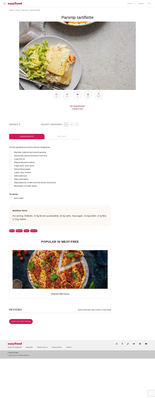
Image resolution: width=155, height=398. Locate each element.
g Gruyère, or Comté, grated (25, 186)
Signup (141, 3)
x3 (77, 124)
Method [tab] (62, 136)
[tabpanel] (60, 173)
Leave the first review (21, 321)
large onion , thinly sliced (24, 166)
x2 (71, 124)
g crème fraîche (21, 179)
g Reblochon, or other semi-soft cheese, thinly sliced (35, 182)
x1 (66, 124)
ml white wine (20, 176)
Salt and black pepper (22, 169)
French (26, 230)
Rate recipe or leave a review (94, 310)
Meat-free (19, 230)
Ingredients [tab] (27, 136)
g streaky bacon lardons (24, 162)
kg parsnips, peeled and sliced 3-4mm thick (30, 156)
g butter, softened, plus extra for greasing (30, 152)
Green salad (18, 198)
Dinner (12, 230)
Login (129, 3)
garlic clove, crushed (22, 172)
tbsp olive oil (19, 159)
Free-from (34, 230)
